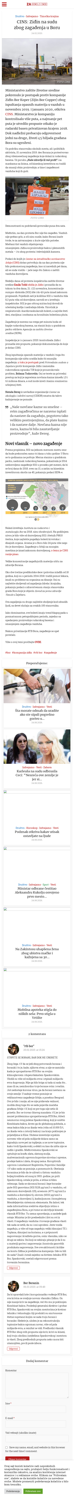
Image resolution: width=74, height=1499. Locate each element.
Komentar (11, 1370)
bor (9, 652)
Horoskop (32, 828)
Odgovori (13, 1267)
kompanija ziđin (23, 652)
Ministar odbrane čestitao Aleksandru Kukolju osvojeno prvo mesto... (37, 892)
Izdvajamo (32, 16)
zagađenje (51, 652)
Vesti (49, 707)
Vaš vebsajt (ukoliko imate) (20, 1432)
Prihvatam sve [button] (33, 1491)
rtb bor (39, 652)
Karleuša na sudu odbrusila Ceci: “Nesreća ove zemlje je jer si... (37, 775)
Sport (46, 884)
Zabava (47, 767)
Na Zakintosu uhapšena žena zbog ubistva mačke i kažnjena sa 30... (37, 953)
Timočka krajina (49, 16)
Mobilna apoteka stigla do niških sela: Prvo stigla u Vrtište (37, 1014)
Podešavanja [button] (13, 1491)
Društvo (19, 16)
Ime (8, 1403)
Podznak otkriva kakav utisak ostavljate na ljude (37, 834)
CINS (9, 114)
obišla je (28, 284)
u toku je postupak (28, 362)
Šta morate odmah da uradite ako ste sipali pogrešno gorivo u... (37, 715)
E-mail (10, 1418)
